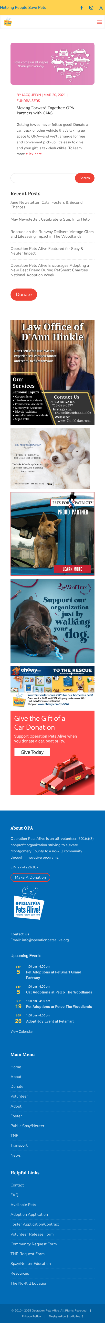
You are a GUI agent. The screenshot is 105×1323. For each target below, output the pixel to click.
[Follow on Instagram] (91, 7)
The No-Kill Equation (28, 1283)
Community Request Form (33, 1244)
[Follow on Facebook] (81, 7)
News (15, 1155)
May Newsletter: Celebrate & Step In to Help (50, 219)
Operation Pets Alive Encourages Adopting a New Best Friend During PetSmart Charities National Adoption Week (49, 270)
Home (15, 1067)
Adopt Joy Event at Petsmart (50, 1021)
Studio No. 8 (74, 1316)
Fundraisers (28, 100)
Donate (16, 1086)
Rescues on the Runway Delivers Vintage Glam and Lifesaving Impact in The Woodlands (52, 234)
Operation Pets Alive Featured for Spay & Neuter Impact (46, 251)
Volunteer (19, 1096)
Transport (19, 1145)
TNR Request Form (27, 1254)
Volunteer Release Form (32, 1234)
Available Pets (23, 1204)
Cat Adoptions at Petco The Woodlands (59, 992)
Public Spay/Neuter (27, 1126)
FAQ (14, 1195)
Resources (19, 1273)
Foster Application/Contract (34, 1224)
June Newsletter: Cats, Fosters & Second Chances (46, 205)
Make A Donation (30, 877)
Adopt (15, 1106)
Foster (16, 1116)
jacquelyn (31, 95)
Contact (17, 1185)
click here (34, 153)
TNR (14, 1135)
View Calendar (21, 1031)
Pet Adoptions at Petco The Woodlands (59, 1006)
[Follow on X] (101, 7)
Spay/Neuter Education (30, 1263)
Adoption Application (29, 1214)
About (15, 1076)
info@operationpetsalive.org (45, 940)
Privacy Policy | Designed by (44, 1316)
